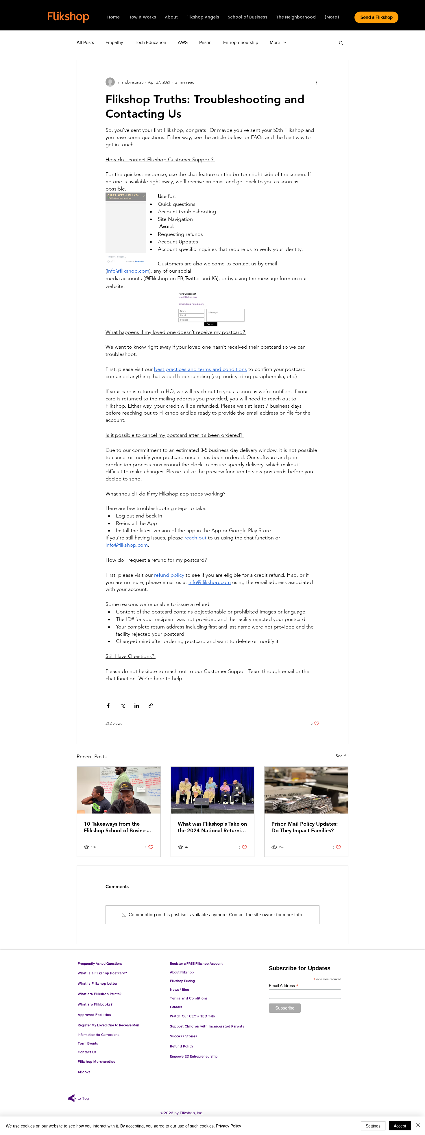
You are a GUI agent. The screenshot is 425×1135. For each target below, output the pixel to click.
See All (342, 755)
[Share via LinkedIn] (136, 705)
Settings (373, 1126)
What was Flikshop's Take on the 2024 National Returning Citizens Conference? (212, 827)
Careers (176, 1007)
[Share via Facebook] (108, 705)
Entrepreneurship (240, 42)
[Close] (418, 1125)
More (275, 42)
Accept (400, 1126)
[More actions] (316, 82)
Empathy (114, 42)
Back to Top (78, 1098)
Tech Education (150, 42)
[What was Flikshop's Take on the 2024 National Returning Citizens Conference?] (212, 790)
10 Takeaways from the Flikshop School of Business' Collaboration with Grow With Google (117, 827)
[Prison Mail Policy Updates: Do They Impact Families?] (306, 790)
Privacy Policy (228, 1126)
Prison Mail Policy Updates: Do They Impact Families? (304, 827)
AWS (183, 42)
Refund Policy (182, 1046)
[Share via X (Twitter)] (122, 705)
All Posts (85, 42)
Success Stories (183, 1036)
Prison (205, 42)
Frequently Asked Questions (100, 964)
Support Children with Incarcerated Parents (207, 1026)
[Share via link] (151, 705)
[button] (341, 42)
